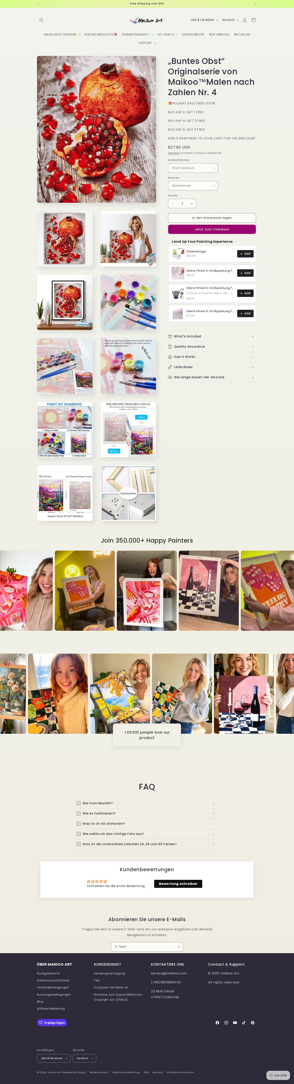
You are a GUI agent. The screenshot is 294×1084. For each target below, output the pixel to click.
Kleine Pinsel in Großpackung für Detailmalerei (211, 271)
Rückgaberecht (48, 973)
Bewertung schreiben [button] (178, 883)
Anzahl (172, 196)
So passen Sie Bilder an (111, 987)
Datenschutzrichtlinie (53, 980)
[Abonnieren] (178, 947)
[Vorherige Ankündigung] (38, 4)
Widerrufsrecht (99, 1072)
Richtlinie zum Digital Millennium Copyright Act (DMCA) (118, 997)
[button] (41, 20)
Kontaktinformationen (180, 1072)
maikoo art (54, 1072)
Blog (40, 1002)
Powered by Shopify (74, 1072)
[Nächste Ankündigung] (255, 4)
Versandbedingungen (53, 987)
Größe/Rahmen (179, 160)
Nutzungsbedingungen (54, 995)
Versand (173, 153)
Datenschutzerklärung (126, 1072)
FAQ (97, 980)
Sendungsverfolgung (109, 973)
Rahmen (173, 178)
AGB (146, 1072)
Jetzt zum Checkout (212, 229)
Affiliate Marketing (51, 1009)
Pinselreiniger (196, 252)
